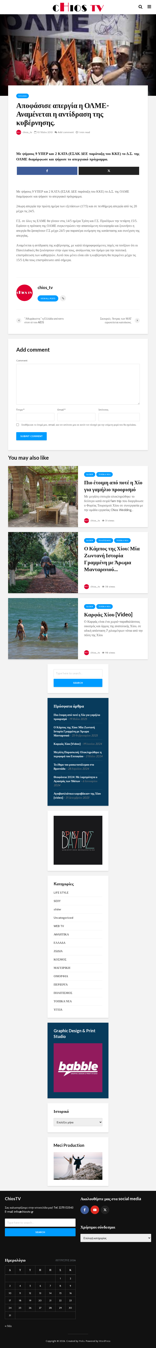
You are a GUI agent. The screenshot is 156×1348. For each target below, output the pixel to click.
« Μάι (8, 1326)
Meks (81, 1340)
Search (78, 682)
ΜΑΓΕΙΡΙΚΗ (62, 968)
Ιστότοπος (103, 409)
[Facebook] (84, 1210)
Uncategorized (63, 918)
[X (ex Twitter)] (105, 1210)
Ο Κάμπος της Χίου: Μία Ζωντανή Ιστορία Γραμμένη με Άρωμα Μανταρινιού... (112, 558)
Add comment (66, 132)
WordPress (104, 1340)
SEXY (57, 901)
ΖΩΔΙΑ (58, 951)
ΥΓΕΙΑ (58, 1009)
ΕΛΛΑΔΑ (22, 96)
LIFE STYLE (61, 892)
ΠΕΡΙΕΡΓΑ (61, 984)
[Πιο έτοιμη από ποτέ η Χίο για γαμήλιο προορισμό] (43, 496)
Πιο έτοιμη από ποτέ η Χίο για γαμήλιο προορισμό (113, 485)
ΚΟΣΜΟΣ (60, 959)
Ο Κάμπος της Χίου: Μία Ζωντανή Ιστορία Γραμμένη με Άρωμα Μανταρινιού (74, 731)
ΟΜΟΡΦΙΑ (61, 976)
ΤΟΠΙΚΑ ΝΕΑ (104, 474)
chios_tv (27, 132)
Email (61, 409)
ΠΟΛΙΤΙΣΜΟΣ (105, 540)
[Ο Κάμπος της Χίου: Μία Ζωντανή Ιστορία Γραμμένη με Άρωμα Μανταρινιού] (43, 562)
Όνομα (20, 409)
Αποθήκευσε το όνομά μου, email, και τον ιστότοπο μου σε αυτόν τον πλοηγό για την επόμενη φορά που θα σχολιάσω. (78, 425)
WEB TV (59, 926)
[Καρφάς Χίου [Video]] (43, 628)
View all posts (48, 298)
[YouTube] (95, 1210)
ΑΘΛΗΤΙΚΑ (61, 934)
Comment (21, 360)
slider (89, 474)
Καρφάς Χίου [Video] (108, 614)
